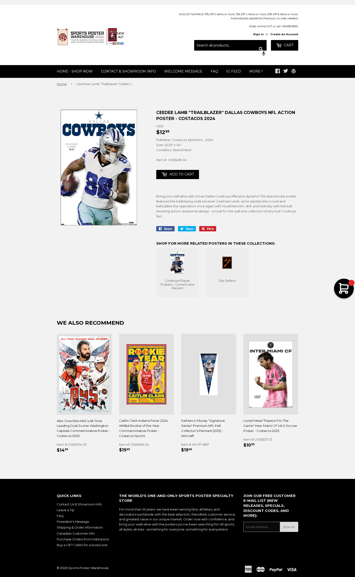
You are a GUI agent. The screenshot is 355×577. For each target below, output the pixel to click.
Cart (288, 45)
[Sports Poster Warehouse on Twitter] (285, 72)
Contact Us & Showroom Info (79, 504)
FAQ (214, 71)
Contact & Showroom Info (128, 71)
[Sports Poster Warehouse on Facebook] (277, 72)
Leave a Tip (65, 510)
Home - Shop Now (75, 71)
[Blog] (293, 72)
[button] (230, 54)
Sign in (258, 34)
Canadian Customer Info (76, 533)
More (255, 71)
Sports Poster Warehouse (88, 568)
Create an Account (284, 34)
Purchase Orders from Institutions (83, 539)
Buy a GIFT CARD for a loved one (82, 545)
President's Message (73, 521)
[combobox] (230, 45)
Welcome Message (183, 71)
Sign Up (289, 527)
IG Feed (233, 71)
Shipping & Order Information (80, 527)
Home (62, 84)
